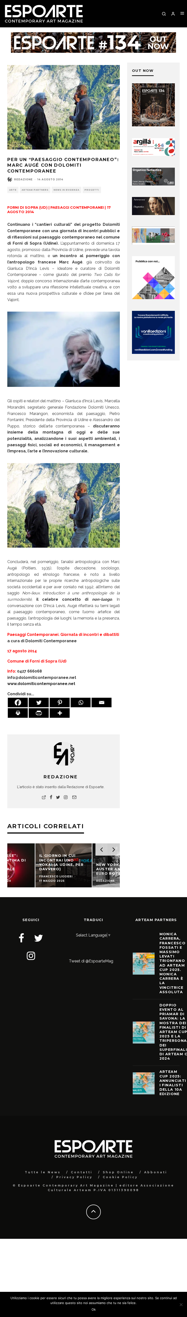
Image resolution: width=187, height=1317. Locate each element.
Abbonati (155, 1172)
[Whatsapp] (81, 702)
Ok (94, 1309)
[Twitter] (39, 702)
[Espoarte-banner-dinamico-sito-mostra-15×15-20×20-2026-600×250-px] (153, 243)
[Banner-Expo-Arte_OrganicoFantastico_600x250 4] (153, 184)
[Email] (102, 702)
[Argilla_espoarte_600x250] (153, 154)
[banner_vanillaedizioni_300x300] (153, 297)
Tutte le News (43, 1172)
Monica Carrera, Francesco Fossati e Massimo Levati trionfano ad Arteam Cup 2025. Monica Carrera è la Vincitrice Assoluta (172, 963)
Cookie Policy (120, 1177)
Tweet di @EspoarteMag (91, 961)
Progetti (91, 190)
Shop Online (118, 1172)
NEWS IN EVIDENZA (66, 190)
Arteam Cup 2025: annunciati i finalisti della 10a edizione (172, 1082)
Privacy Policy (74, 1177)
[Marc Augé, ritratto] (63, 349)
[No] (180, 1304)
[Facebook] (18, 702)
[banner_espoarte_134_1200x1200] (153, 125)
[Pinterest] (60, 702)
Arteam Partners (35, 190)
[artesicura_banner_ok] (153, 213)
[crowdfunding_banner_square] (153, 352)
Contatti (82, 1172)
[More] (60, 713)
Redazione (23, 179)
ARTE (13, 190)
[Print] (18, 713)
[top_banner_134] (93, 35)
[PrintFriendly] (39, 713)
